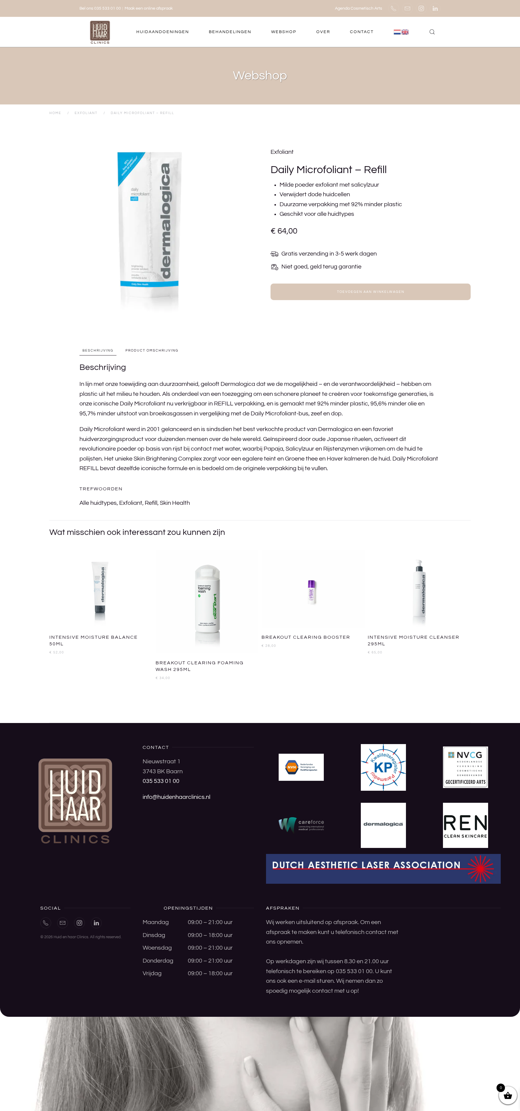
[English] (405, 32)
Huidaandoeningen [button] (162, 32)
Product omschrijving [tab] (151, 350)
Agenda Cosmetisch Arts (358, 8)
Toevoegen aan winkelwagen (370, 291)
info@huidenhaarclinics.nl (176, 797)
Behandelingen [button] (230, 32)
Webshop (283, 32)
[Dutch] (397, 32)
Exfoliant (282, 152)
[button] (432, 32)
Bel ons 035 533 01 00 (100, 8)
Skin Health (175, 503)
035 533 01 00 (161, 781)
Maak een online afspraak (149, 8)
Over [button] (323, 32)
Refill (151, 503)
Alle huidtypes (98, 503)
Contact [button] (362, 32)
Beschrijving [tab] (97, 350)
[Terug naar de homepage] (100, 32)
